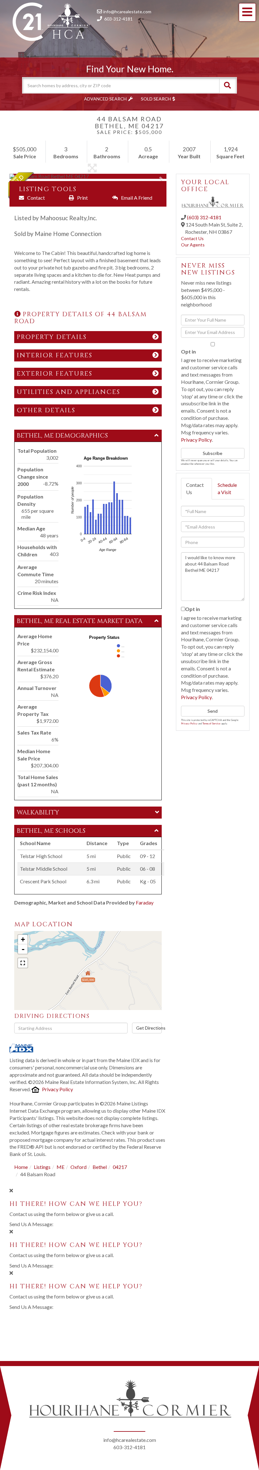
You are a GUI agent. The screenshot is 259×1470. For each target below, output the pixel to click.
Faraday (145, 902)
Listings (42, 1167)
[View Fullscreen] (22, 963)
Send (213, 711)
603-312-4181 (118, 18)
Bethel (100, 1167)
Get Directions (148, 1028)
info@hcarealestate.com (127, 11)
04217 (120, 1167)
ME (60, 1167)
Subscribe (212, 453)
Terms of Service (211, 723)
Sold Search (156, 98)
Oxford (78, 1167)
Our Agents (193, 244)
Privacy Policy (57, 1089)
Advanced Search (105, 98)
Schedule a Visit (227, 488)
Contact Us (192, 238)
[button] (227, 85)
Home (21, 1167)
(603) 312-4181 (204, 217)
